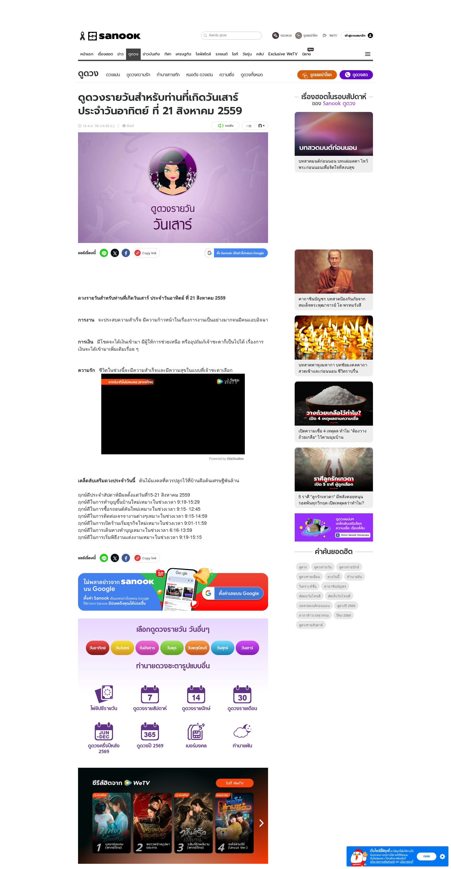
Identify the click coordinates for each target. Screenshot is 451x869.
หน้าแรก (86, 54)
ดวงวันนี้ (334, 576)
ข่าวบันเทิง (151, 54)
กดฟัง (229, 125)
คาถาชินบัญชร (335, 586)
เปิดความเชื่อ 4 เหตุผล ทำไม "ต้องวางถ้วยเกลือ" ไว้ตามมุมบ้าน (332, 434)
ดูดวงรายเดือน (309, 576)
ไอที (235, 54)
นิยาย (306, 54)
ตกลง (426, 856)
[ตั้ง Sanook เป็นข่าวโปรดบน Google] (173, 589)
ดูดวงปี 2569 (346, 605)
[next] (261, 823)
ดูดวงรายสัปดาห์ (311, 624)
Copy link (149, 253)
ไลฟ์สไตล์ (203, 54)
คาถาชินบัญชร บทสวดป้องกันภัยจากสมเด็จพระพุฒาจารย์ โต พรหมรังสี (332, 302)
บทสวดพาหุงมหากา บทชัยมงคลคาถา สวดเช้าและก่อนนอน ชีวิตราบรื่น (333, 368)
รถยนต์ (222, 54)
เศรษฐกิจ (183, 54)
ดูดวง (133, 54)
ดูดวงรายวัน (323, 566)
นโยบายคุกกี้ (406, 861)
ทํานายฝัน (354, 576)
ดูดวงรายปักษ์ (349, 566)
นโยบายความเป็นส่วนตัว (382, 861)
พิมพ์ (130, 125)
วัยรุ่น (247, 54)
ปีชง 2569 (343, 615)
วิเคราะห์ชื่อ (308, 586)
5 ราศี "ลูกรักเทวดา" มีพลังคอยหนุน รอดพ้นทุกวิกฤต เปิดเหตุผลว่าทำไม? (331, 499)
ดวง (82, 297)
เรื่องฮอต (105, 54)
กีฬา (167, 54)
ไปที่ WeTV (235, 783)
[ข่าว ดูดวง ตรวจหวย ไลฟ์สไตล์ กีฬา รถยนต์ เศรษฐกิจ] (109, 36)
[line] (104, 253)
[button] (205, 36)
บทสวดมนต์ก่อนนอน (314, 605)
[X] (115, 253)
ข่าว (120, 54)
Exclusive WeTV (283, 54)
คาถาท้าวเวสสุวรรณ (314, 615)
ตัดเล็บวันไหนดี (339, 595)
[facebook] (126, 253)
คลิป (260, 54)
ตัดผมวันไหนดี (310, 595)
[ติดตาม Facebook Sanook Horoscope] (334, 526)
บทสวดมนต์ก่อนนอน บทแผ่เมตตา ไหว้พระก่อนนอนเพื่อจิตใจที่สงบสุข (333, 164)
